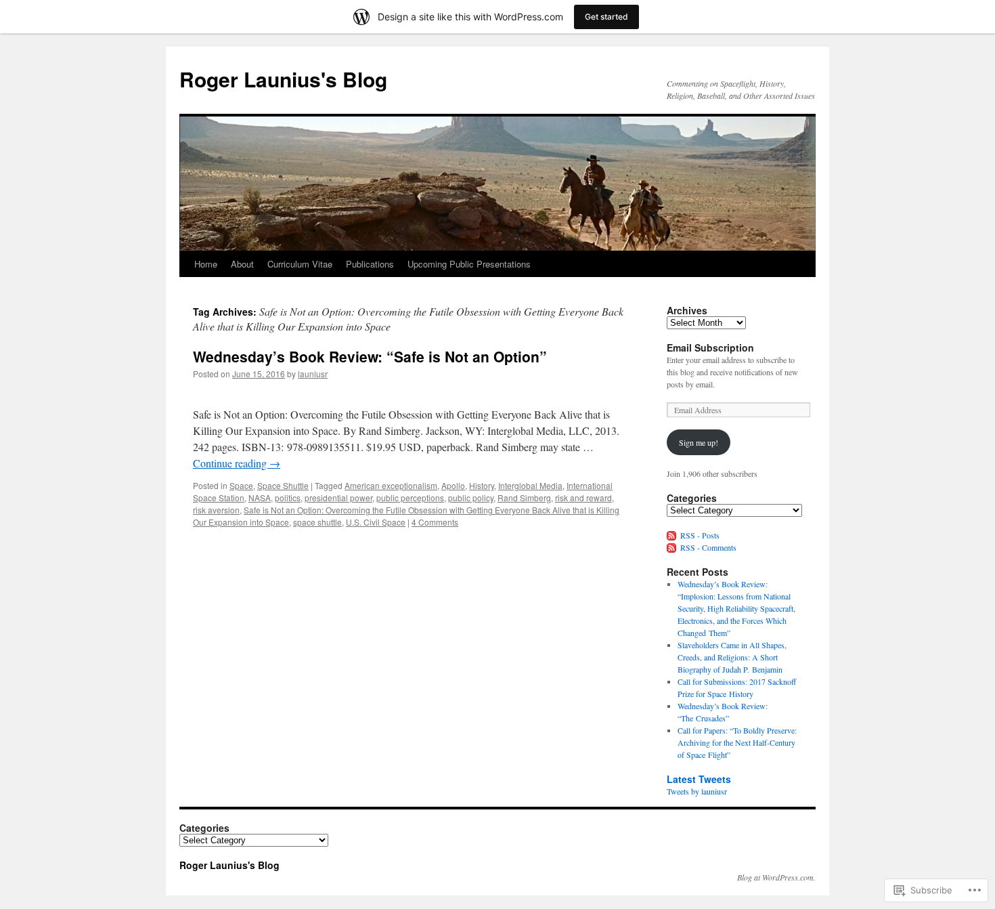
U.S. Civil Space (375, 522)
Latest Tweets (699, 779)
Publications (370, 263)
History (481, 485)
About (242, 263)
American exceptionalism (391, 485)
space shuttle (317, 522)
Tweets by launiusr (697, 791)
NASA (259, 497)
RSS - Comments (708, 547)
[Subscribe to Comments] (672, 547)
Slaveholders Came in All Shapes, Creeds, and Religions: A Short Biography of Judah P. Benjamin (732, 657)
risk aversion (216, 509)
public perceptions (410, 497)
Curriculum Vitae (299, 263)
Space (241, 485)
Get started (606, 17)
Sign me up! (698, 442)
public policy (470, 497)
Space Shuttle (283, 485)
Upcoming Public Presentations (469, 263)
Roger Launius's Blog (283, 78)
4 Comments (435, 522)
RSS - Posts (700, 535)
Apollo (453, 485)
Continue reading (236, 463)
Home (205, 263)
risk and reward (583, 497)
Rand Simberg (524, 497)
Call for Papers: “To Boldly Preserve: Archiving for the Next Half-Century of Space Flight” (737, 742)
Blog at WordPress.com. (776, 877)
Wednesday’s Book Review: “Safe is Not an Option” (370, 356)
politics (288, 497)
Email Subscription (710, 347)
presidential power (338, 497)
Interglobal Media (530, 485)
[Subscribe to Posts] (672, 535)
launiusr (313, 373)
